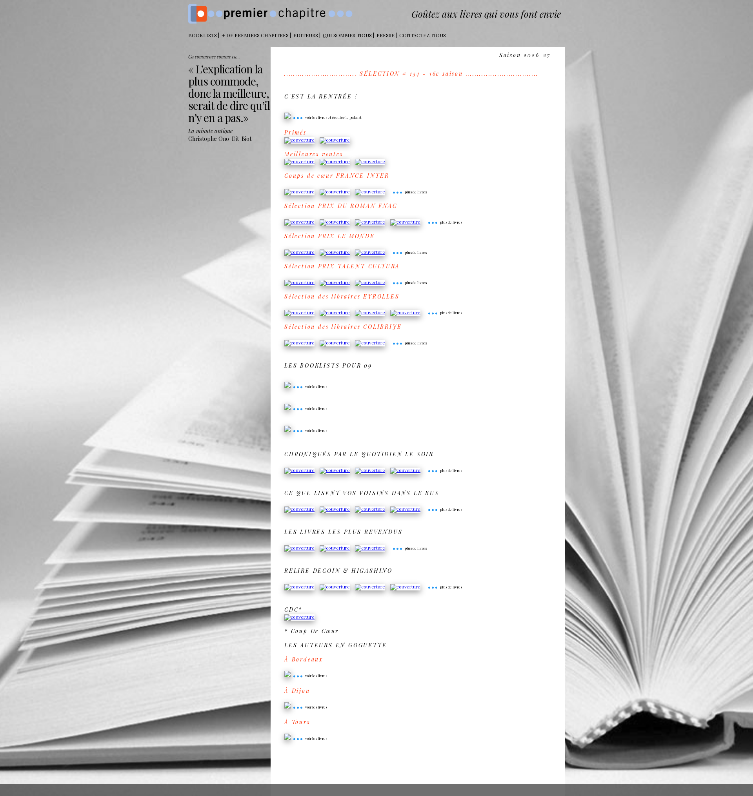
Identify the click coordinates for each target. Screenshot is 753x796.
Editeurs (305, 35)
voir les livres (310, 386)
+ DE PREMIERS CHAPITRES (255, 35)
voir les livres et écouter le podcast (327, 117)
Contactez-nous (422, 35)
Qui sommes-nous (347, 35)
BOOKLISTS (202, 35)
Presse (385, 35)
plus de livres (409, 191)
